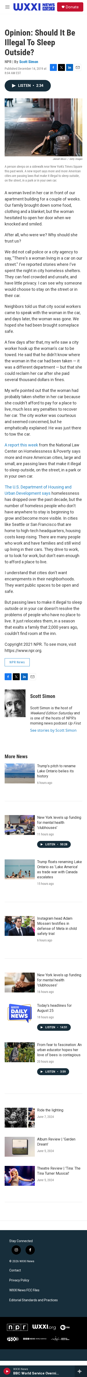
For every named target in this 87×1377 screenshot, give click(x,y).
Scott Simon (28, 61)
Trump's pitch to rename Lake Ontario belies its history (56, 771)
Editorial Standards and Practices (33, 1300)
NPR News (17, 662)
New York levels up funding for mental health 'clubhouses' (59, 822)
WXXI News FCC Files (24, 1290)
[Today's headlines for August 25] (20, 1013)
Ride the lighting (50, 1110)
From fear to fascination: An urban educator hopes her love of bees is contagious (59, 1050)
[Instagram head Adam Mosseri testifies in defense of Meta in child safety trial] (20, 926)
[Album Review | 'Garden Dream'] (20, 1147)
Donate (72, 7)
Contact (15, 1270)
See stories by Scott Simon (53, 730)
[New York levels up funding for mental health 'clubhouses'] (20, 825)
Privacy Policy (19, 1280)
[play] (7, 1371)
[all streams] (81, 1371)
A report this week (21, 445)
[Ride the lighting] (20, 1118)
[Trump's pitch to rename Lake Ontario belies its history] (20, 773)
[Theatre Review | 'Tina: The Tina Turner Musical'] (20, 1176)
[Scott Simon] (15, 703)
